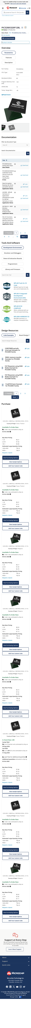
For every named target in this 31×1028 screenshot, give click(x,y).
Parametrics (8, 53)
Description (9, 62)
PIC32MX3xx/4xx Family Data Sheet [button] (19, 33)
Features (9, 58)
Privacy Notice (17, 995)
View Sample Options (15, 462)
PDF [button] (10, 33)
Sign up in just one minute (18, 3)
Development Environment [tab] (12, 248)
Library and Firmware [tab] (12, 269)
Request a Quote (7, 453)
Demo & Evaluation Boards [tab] (12, 258)
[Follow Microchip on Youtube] (17, 987)
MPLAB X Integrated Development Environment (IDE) (20, 296)
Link (26, 184)
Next (23, 237)
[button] (6, 34)
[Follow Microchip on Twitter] (14, 987)
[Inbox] (29, 8)
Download (25, 165)
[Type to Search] (27, 153)
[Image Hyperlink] (11, 9)
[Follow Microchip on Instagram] (21, 987)
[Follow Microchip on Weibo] (24, 987)
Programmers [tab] (12, 264)
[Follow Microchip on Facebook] (7, 987)
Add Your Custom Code (15, 466)
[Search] (27, 12)
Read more (7, 95)
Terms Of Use (9, 995)
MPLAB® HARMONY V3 (21, 317)
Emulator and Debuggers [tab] (12, 253)
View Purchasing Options (10, 458)
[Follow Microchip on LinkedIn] (10, 987)
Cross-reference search (7, 15)
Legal (23, 995)
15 (17, 237)
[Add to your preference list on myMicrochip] (22, 27)
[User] (23, 8)
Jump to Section (7, 42)
